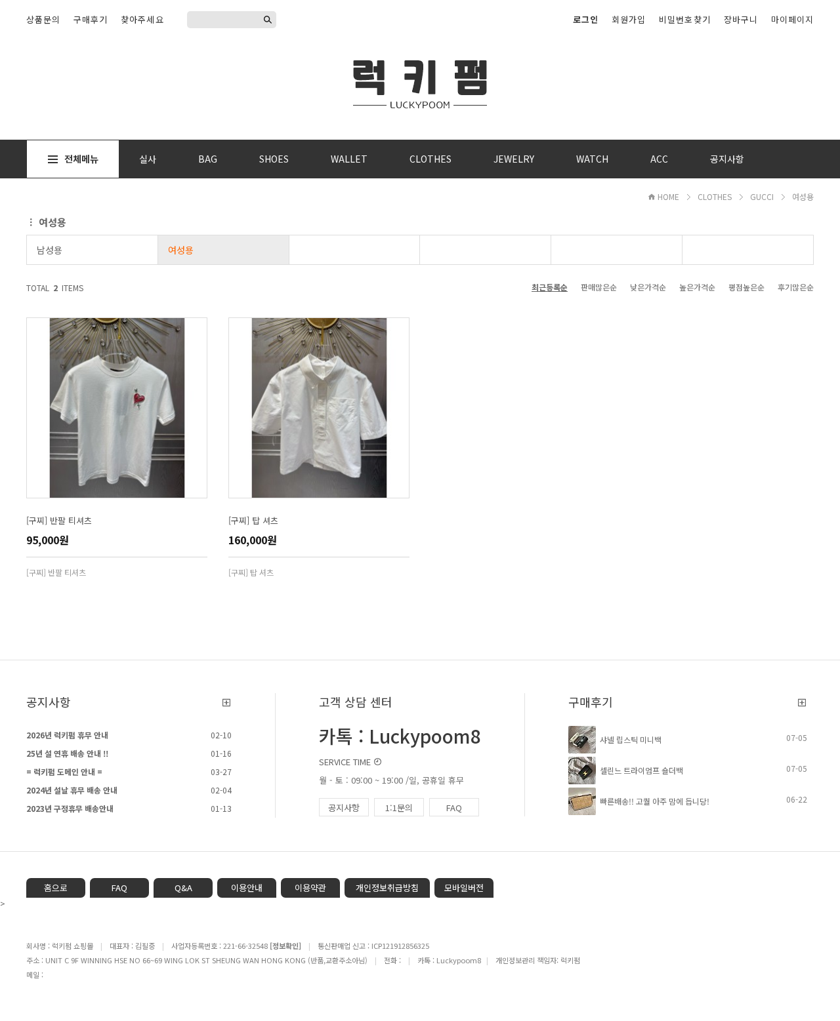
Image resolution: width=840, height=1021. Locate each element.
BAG (207, 158)
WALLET (349, 158)
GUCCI (762, 196)
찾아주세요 (142, 19)
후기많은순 (796, 286)
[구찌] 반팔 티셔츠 (59, 520)
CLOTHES (431, 158)
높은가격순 (697, 286)
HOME (668, 196)
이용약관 (310, 887)
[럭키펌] (420, 82)
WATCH (592, 158)
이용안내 (246, 887)
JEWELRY (514, 158)
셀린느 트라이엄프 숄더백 (641, 770)
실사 (147, 158)
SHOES (274, 158)
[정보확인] (285, 945)
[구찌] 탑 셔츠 (253, 520)
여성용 (803, 196)
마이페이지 (792, 19)
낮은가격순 (648, 286)
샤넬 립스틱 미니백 (631, 739)
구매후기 (91, 19)
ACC (659, 158)
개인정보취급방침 (387, 887)
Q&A (183, 887)
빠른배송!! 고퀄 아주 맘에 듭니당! (654, 801)
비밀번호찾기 (684, 19)
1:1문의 (399, 807)
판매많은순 (599, 286)
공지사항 (727, 158)
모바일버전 (464, 887)
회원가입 (629, 19)
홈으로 (56, 887)
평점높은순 (746, 286)
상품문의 (43, 19)
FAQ (454, 807)
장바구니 (741, 19)
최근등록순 (550, 286)
